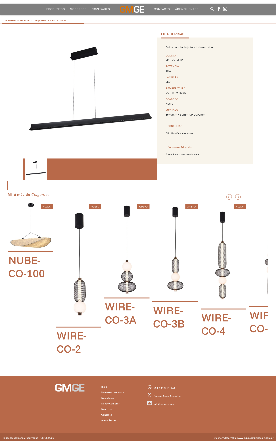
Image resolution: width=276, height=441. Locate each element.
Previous (29, 98)
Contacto (162, 9)
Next (151, 98)
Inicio (104, 386)
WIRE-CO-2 (72, 341)
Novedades (101, 9)
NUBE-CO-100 (26, 266)
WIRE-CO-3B (169, 316)
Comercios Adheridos (180, 147)
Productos (55, 9)
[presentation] (229, 195)
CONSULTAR (175, 126)
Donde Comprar (110, 403)
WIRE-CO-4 (216, 323)
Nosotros (78, 9)
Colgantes (40, 20)
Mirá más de (29, 194)
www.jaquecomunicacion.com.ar (255, 437)
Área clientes (187, 9)
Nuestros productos (17, 20)
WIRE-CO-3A (120, 312)
